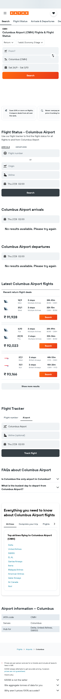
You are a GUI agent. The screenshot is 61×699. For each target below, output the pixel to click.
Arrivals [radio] (5, 147)
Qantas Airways (15, 561)
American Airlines (16, 573)
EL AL (10, 557)
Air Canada (13, 582)
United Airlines (14, 549)
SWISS (11, 553)
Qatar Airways (14, 578)
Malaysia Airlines (15, 569)
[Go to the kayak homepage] (19, 13)
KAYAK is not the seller (15, 679)
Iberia (10, 565)
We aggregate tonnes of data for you (23, 685)
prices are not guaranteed (14, 671)
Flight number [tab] (11, 417)
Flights (19, 649)
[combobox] (33, 166)
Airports (29, 649)
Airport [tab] (26, 417)
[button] (5, 13)
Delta (10, 545)
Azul (10, 586)
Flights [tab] (46, 524)
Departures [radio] (21, 147)
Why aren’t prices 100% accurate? (22, 690)
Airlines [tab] (10, 524)
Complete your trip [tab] (28, 524)
